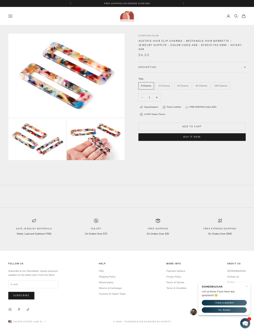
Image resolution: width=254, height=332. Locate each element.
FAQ (101, 271)
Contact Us (233, 276)
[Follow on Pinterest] (19, 309)
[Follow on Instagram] (10, 309)
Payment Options (175, 271)
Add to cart (192, 126)
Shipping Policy (107, 276)
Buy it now (192, 136)
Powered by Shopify (158, 321)
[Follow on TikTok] (28, 309)
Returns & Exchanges (110, 288)
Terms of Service (175, 282)
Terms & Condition (176, 288)
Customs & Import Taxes (112, 293)
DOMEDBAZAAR (236, 271)
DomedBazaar (148, 35)
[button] (245, 323)
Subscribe (21, 295)
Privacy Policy (173, 276)
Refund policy (106, 282)
